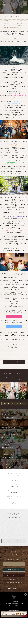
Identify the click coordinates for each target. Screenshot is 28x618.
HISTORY (14, 484)
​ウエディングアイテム (14, 475)
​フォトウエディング (14, 498)
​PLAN (4, 464)
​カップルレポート (14, 480)
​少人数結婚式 (14, 492)
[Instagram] (25, 594)
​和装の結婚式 (14, 503)
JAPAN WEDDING (14, 502)
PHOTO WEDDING (14, 496)
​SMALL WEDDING (14, 490)
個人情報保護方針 (14, 610)
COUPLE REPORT (14, 479)
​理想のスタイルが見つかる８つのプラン (9, 467)
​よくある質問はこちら (14, 588)
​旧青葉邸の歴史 (14, 486)
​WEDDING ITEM (14, 473)
